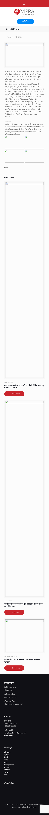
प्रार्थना (24, 4)
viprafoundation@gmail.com (15, 733)
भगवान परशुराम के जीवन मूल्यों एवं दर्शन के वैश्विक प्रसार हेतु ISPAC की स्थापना (24, 386)
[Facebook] (19, 811)
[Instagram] (29, 811)
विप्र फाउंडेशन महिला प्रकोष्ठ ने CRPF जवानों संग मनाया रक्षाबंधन (22, 661)
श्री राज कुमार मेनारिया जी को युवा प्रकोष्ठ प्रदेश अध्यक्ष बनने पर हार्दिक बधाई (23, 605)
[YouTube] (26, 811)
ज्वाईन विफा (25, 21)
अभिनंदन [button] (7, 117)
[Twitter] (22, 811)
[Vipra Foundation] (24, 12)
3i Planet (33, 807)
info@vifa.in (8, 735)
